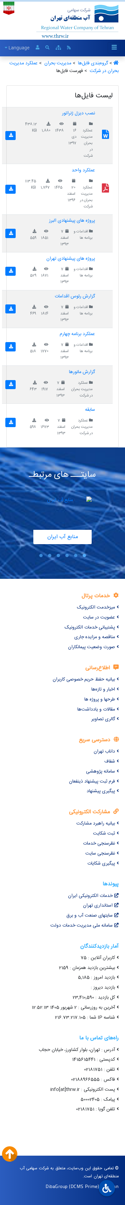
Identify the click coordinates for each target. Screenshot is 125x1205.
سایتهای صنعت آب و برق (89, 916)
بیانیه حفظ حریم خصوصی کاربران (84, 680)
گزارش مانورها (82, 372)
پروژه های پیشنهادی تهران (70, 259)
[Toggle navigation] (114, 48)
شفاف (109, 762)
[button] (84, 555)
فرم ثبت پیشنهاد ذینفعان (92, 782)
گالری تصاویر (103, 719)
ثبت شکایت (104, 834)
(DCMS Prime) (84, 1186)
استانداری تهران (98, 906)
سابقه (90, 410)
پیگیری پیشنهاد (101, 791)
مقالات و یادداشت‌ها (96, 710)
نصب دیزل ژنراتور (78, 113)
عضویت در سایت (99, 618)
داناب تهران (104, 752)
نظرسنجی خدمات (99, 844)
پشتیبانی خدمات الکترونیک (90, 628)
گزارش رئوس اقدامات (75, 296)
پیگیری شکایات (101, 864)
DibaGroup (57, 1186)
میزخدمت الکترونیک (96, 608)
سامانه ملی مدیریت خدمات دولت (81, 926)
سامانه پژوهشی (100, 772)
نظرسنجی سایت (100, 854)
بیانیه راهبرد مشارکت (95, 824)
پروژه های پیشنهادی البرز (72, 221)
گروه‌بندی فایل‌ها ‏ (92, 63)
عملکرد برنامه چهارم (77, 334)
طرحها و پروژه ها (99, 700)
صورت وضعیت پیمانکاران (91, 647)
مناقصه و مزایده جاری (94, 637)
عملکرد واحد (83, 170)
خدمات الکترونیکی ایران (90, 896)
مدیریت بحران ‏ (57, 63)
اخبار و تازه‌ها (103, 690)
